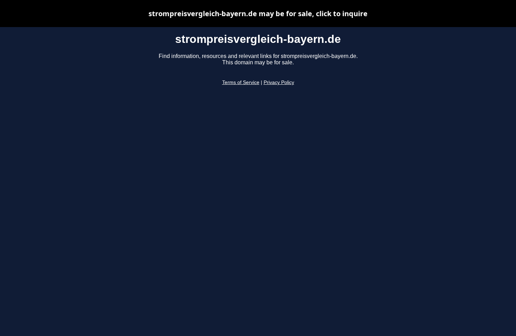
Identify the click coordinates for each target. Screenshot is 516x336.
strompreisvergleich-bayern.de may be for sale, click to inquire (258, 13)
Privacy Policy (279, 82)
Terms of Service (240, 82)
